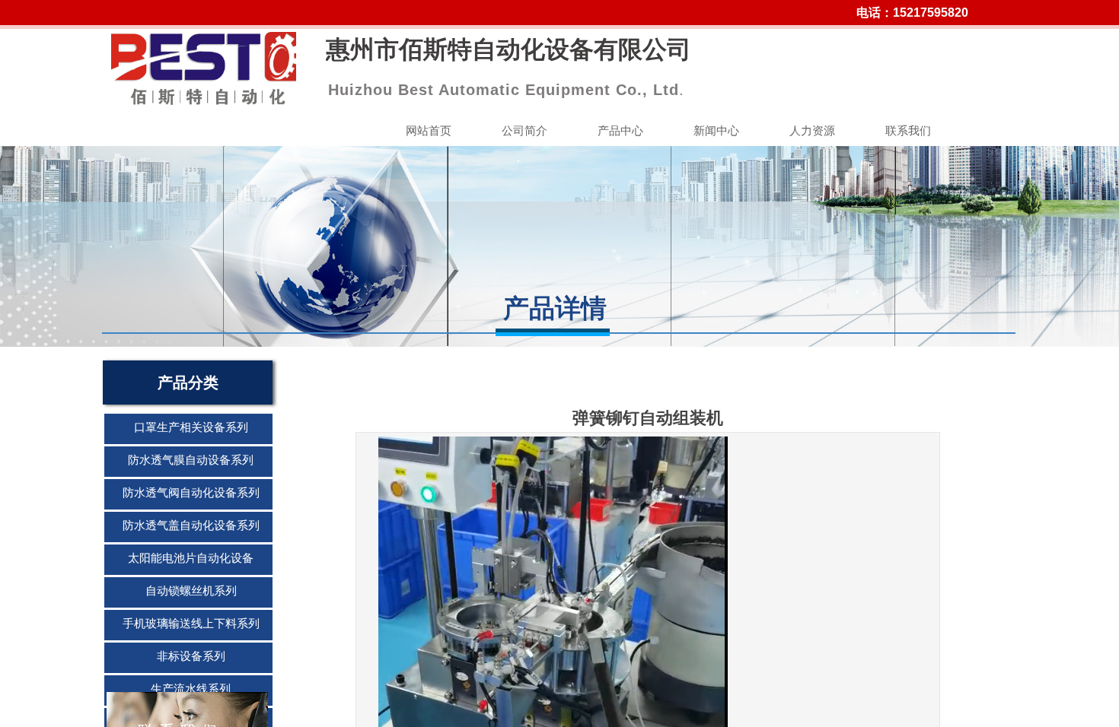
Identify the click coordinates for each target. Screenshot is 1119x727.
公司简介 (524, 131)
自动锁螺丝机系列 (191, 591)
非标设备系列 (191, 656)
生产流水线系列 (191, 689)
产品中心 (620, 131)
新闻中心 (716, 131)
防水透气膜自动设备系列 (190, 460)
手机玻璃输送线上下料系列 (191, 623)
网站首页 (428, 131)
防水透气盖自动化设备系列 (191, 525)
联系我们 (908, 131)
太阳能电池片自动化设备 (190, 558)
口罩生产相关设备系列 (191, 427)
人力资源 (812, 131)
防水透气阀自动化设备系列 (191, 493)
